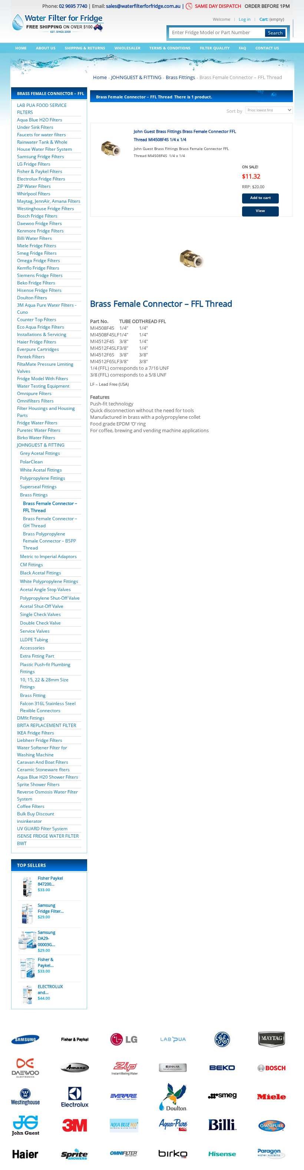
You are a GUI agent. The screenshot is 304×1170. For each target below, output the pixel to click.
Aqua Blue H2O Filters (39, 120)
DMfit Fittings (30, 718)
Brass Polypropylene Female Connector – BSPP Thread (49, 541)
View (260, 210)
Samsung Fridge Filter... (51, 908)
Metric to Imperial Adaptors (48, 556)
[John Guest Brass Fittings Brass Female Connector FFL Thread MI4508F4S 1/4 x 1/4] (110, 149)
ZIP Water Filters (34, 186)
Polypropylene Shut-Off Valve (50, 598)
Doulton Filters (32, 297)
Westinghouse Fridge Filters (45, 208)
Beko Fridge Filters (36, 283)
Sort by (234, 111)
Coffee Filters (30, 806)
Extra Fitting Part (37, 656)
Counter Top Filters (36, 319)
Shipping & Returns (85, 48)
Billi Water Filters (34, 238)
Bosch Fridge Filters (37, 216)
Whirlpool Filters (33, 193)
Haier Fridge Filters (36, 342)
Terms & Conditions (170, 48)
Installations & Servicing (41, 334)
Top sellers (31, 865)
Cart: (264, 19)
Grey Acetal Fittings (40, 453)
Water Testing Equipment (43, 386)
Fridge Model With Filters (42, 378)
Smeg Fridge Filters (37, 253)
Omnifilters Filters (35, 401)
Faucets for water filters (41, 134)
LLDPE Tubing (34, 639)
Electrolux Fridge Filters (41, 179)
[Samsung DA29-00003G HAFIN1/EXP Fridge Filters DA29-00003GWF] (26, 941)
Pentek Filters (31, 356)
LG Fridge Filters (33, 164)
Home (21, 48)
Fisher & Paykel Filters (39, 171)
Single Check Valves (40, 614)
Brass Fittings (34, 495)
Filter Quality (214, 48)
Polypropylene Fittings (42, 478)
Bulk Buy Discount (35, 814)
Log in (245, 19)
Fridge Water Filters (37, 423)
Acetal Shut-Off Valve (41, 606)
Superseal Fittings (38, 486)
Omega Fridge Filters (38, 260)
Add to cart (260, 197)
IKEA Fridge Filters (35, 733)
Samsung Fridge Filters (40, 156)
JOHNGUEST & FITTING (41, 445)
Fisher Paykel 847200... (50, 881)
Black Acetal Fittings (40, 573)
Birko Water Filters (36, 437)
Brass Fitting (33, 695)
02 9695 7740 (73, 6)
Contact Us (267, 48)
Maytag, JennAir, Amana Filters (48, 201)
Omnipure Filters (34, 393)
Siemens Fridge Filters (40, 275)
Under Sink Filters (35, 127)
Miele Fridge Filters (36, 245)
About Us (46, 48)
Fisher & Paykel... (46, 962)
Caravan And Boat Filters (42, 762)
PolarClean (31, 462)
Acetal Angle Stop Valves (45, 589)
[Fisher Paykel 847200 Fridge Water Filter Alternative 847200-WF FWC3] (26, 887)
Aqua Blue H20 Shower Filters (47, 777)
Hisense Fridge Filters (39, 290)
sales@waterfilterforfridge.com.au (143, 6)
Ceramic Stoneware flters (43, 769)
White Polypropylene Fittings (49, 581)
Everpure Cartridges (38, 349)
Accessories (32, 648)
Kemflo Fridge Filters (38, 268)
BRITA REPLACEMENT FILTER (46, 725)
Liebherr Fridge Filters (39, 740)
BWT (22, 843)
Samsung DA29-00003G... (46, 938)
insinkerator (29, 821)
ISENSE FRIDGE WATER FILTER (48, 836)
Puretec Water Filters (38, 430)
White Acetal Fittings (41, 470)
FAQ (242, 48)
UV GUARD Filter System (42, 828)
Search (275, 33)
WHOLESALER (128, 48)
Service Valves (35, 631)
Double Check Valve (40, 623)
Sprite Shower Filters (38, 784)
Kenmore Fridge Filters (40, 231)
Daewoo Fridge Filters (39, 223)
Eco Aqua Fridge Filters (40, 327)
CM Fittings (31, 564)
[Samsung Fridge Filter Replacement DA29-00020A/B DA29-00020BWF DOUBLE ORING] (26, 914)
